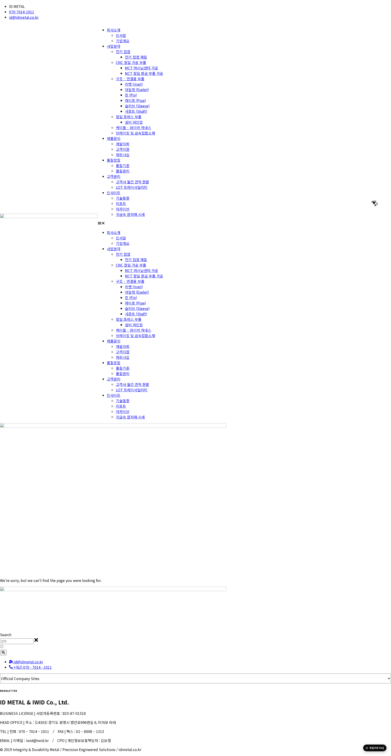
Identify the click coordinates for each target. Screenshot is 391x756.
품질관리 (122, 171)
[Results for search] (195, 647)
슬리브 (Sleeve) (137, 106)
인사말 (121, 35)
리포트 (121, 203)
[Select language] (373, 203)
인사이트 (113, 192)
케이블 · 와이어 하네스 (133, 127)
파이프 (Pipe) (135, 100)
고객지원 (122, 149)
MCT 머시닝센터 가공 (141, 68)
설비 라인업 (134, 122)
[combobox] (16, 641)
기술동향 (122, 198)
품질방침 (113, 160)
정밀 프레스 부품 (128, 116)
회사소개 (113, 30)
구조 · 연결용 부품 (130, 78)
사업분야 (113, 46)
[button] (244, 223)
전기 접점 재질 (136, 57)
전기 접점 (123, 51)
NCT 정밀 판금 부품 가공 (144, 73)
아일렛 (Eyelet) (137, 89)
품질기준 (122, 165)
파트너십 (122, 154)
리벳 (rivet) (134, 84)
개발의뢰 (122, 143)
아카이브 (122, 209)
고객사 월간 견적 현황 (132, 181)
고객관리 (113, 176)
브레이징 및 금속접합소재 (135, 133)
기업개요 (122, 40)
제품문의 (113, 138)
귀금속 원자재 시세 (130, 214)
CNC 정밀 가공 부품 (131, 62)
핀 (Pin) (131, 95)
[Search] (3, 652)
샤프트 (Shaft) (136, 111)
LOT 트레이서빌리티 (132, 187)
